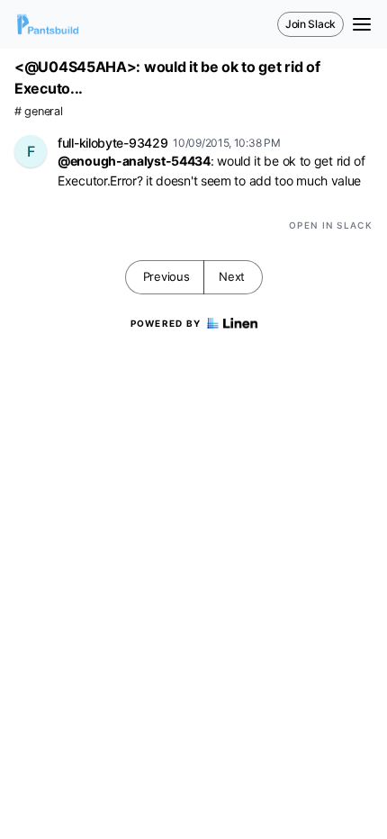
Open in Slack (331, 225)
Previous (166, 276)
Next (232, 276)
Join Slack (310, 24)
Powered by (166, 323)
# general (38, 111)
